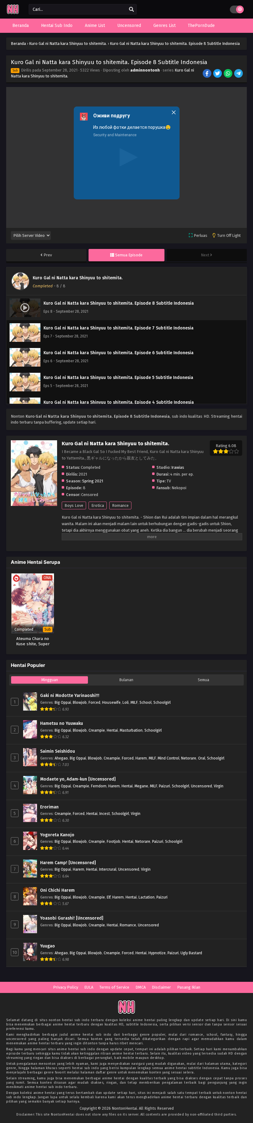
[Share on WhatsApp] (228, 74)
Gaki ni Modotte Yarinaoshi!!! (69, 695)
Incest (104, 813)
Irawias (177, 467)
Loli (125, 702)
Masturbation (131, 730)
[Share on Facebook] (207, 74)
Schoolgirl (162, 702)
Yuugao (47, 946)
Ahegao (61, 758)
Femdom (98, 786)
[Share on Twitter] (218, 74)
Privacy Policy (65, 987)
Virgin (218, 786)
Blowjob (80, 702)
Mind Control (168, 758)
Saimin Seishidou (57, 751)
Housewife (111, 702)
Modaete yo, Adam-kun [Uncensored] (78, 779)
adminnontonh (145, 70)
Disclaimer (161, 987)
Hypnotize (157, 953)
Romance (120, 505)
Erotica (97, 505)
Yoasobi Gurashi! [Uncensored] (71, 918)
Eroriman (49, 807)
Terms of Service (114, 987)
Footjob (113, 841)
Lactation (147, 897)
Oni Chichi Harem (57, 890)
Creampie (97, 730)
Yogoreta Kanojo (57, 835)
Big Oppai (63, 702)
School (145, 702)
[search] (131, 9)
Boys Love (73, 505)
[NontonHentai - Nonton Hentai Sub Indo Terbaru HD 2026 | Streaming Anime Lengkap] (12, 13)
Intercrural (107, 869)
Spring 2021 (92, 481)
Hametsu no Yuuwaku (61, 723)
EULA (88, 987)
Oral (201, 758)
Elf (108, 897)
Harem (141, 758)
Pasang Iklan (188, 987)
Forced (94, 702)
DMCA (140, 987)
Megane (141, 786)
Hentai (112, 730)
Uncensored (201, 786)
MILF (134, 702)
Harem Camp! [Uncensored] (68, 862)
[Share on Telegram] (239, 74)
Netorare (188, 758)
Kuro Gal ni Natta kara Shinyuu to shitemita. (77, 278)
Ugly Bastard (191, 953)
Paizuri (164, 786)
